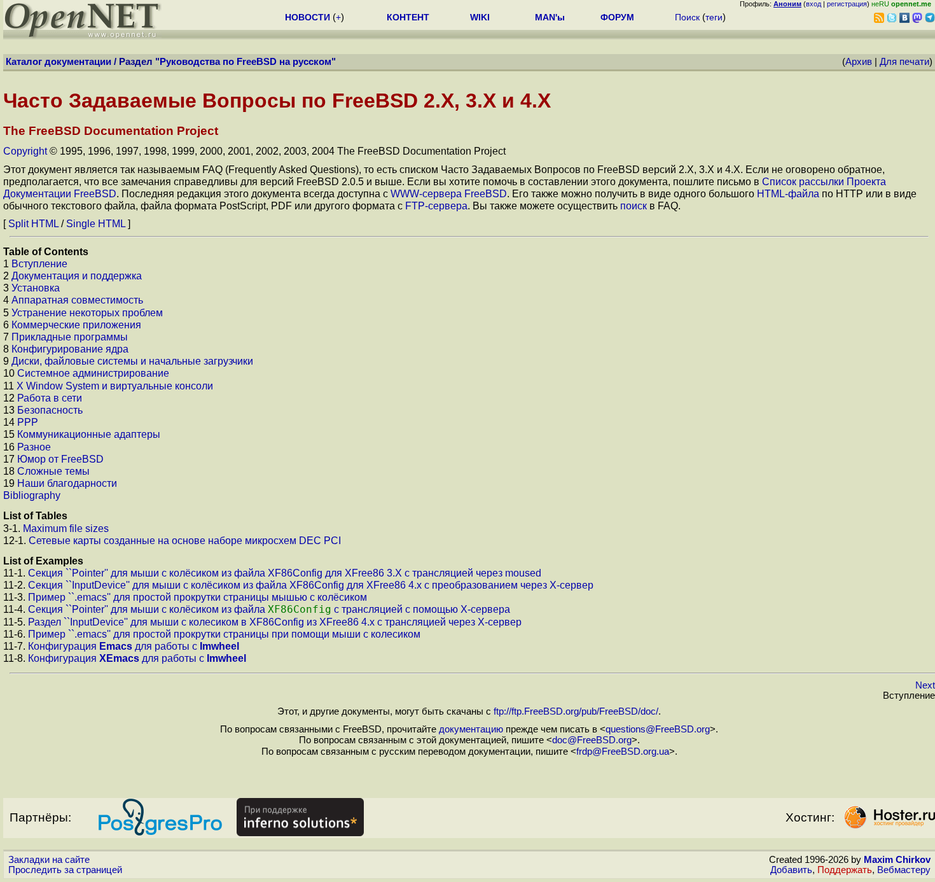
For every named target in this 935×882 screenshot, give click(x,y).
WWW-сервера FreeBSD (449, 193)
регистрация (847, 4)
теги (714, 17)
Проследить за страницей (65, 870)
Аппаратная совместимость (77, 300)
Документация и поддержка (76, 275)
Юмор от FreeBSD (60, 459)
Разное (34, 447)
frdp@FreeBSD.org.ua (622, 751)
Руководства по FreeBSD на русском (245, 62)
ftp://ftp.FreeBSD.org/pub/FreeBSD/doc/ (576, 711)
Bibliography (31, 495)
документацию (471, 729)
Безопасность (50, 410)
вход (813, 4)
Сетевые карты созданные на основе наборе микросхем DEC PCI (185, 540)
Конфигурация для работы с (133, 646)
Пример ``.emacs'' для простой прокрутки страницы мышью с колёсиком (197, 597)
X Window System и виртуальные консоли (115, 386)
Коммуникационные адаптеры (88, 434)
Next (925, 685)
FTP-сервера (436, 205)
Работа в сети (49, 398)
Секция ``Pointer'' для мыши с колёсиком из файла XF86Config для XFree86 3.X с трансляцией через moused (284, 573)
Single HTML (95, 223)
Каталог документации (58, 62)
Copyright (25, 151)
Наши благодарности (67, 483)
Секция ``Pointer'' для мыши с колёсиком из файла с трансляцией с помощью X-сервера (269, 609)
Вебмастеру (904, 870)
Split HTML (33, 223)
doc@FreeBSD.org (592, 740)
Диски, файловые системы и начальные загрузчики (132, 361)
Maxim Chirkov (897, 860)
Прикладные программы (69, 337)
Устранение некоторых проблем (87, 312)
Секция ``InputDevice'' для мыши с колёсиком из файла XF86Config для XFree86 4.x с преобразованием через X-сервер (310, 585)
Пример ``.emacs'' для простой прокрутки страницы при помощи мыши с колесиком (224, 634)
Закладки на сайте (49, 860)
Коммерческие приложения (76, 324)
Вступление (39, 263)
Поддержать (844, 870)
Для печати (904, 62)
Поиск (687, 17)
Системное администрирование (93, 373)
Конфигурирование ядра (69, 349)
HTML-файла (788, 193)
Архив (858, 62)
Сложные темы (53, 471)
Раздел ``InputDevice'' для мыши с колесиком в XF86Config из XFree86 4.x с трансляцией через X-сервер (275, 622)
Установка (35, 288)
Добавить (791, 870)
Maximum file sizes (66, 528)
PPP (27, 422)
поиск (633, 205)
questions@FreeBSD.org (658, 729)
